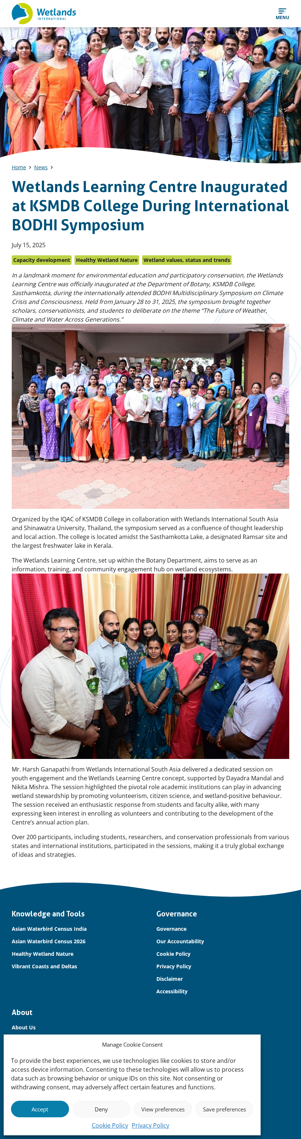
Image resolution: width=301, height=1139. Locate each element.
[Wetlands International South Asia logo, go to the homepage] (44, 13)
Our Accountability (180, 941)
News (41, 167)
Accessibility (172, 991)
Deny (101, 1109)
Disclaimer (169, 978)
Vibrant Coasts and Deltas (44, 966)
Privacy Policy (150, 1125)
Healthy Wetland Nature (42, 953)
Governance (171, 928)
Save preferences (224, 1109)
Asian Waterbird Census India (49, 928)
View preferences (163, 1109)
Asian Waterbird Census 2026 (49, 941)
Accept (40, 1109)
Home (19, 167)
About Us (24, 1027)
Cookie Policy (110, 1125)
